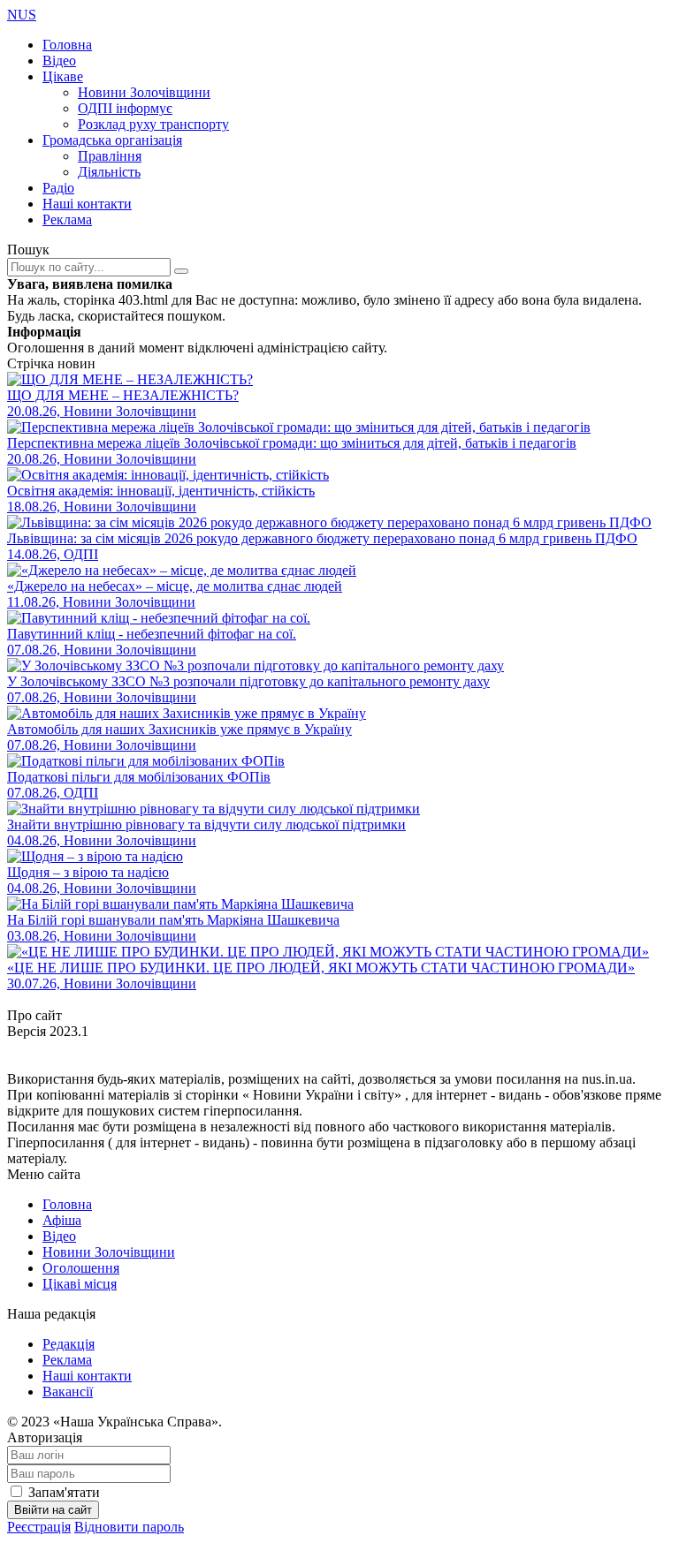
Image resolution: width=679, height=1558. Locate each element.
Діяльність (109, 171)
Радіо (58, 187)
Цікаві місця (79, 1283)
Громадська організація (112, 139)
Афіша (61, 1220)
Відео (59, 60)
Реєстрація (39, 1526)
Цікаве (62, 76)
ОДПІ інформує (125, 108)
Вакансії (67, 1391)
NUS (21, 14)
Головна (67, 44)
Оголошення (80, 1267)
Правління (109, 155)
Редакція (68, 1343)
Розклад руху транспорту (153, 124)
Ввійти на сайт (53, 1509)
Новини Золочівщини (144, 92)
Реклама (67, 219)
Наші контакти (87, 203)
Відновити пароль (129, 1526)
